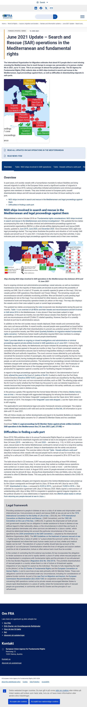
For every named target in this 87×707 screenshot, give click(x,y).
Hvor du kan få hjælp (12, 629)
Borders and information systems (50, 23)
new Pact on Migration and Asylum (51, 576)
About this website (7, 682)
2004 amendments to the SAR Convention (36, 534)
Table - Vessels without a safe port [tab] (67, 167)
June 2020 (33, 229)
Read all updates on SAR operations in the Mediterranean (35, 150)
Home (4, 23)
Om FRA (7, 623)
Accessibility (45, 682)
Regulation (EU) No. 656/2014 (43, 561)
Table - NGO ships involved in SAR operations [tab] (33, 167)
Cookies (25, 682)
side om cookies (62, 690)
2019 (18, 442)
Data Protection (34, 682)
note (40, 307)
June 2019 (24, 229)
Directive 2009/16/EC (26, 378)
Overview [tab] (8, 167)
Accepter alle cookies (18, 701)
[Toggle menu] (82, 16)
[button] (36, 8)
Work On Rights (12, 23)
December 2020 (48, 229)
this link (59, 409)
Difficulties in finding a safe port (21, 205)
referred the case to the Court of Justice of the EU (28, 375)
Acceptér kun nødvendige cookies (44, 701)
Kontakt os (6, 659)
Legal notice (16, 682)
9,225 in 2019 (45, 486)
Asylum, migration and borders (28, 23)
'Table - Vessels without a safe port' (63, 450)
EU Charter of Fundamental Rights (37, 568)
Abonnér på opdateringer (14, 635)
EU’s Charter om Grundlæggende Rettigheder (22, 626)
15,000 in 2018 (68, 486)
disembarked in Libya (18, 486)
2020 (44, 442)
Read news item (14, 156)
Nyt (5, 632)
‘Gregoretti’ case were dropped (48, 400)
